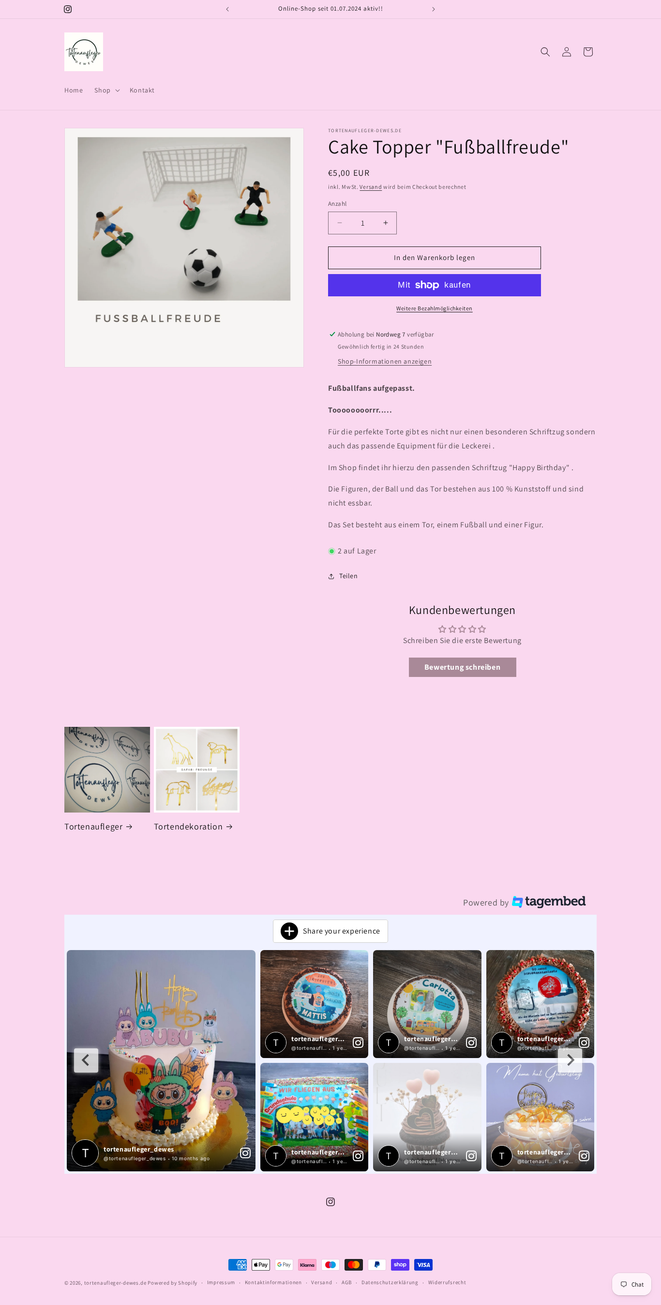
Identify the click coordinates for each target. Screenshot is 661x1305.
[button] (106, 90)
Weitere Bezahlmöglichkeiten (434, 308)
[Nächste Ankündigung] (433, 9)
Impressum (221, 1282)
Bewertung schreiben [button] (462, 667)
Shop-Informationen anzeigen (385, 361)
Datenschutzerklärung (390, 1282)
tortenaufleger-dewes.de (115, 1282)
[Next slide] (570, 1060)
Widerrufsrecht (447, 1282)
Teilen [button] (348, 575)
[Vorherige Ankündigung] (227, 9)
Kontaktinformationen (273, 1282)
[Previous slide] (86, 1060)
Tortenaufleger (93, 826)
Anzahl (337, 204)
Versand (371, 186)
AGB (347, 1282)
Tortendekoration (188, 826)
